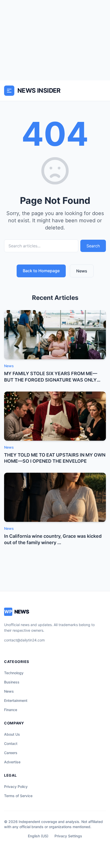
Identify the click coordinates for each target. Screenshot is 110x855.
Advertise (12, 762)
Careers (10, 753)
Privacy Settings (68, 836)
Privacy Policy (16, 786)
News (81, 270)
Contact (10, 743)
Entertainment (15, 700)
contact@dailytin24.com (24, 640)
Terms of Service (18, 796)
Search (93, 245)
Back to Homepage (41, 270)
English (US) (38, 836)
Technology (14, 673)
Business (11, 682)
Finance (10, 710)
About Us (12, 734)
